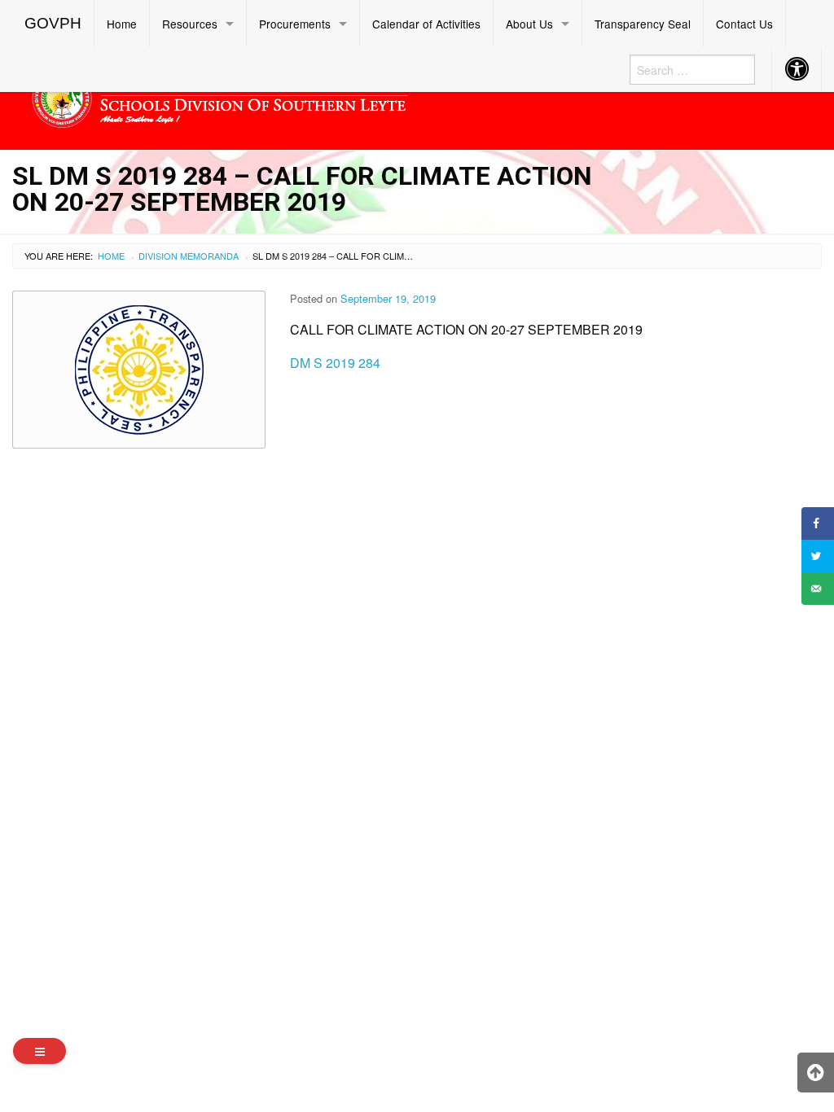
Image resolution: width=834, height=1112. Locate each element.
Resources (189, 23)
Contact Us (744, 23)
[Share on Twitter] (817, 556)
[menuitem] (53, 23)
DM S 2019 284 (335, 362)
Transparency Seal (643, 23)
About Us (529, 23)
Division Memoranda (188, 255)
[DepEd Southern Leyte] (312, 95)
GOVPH (52, 23)
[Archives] (39, 1051)
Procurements (295, 23)
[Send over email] (817, 588)
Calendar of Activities (426, 23)
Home (122, 23)
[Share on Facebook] (817, 523)
